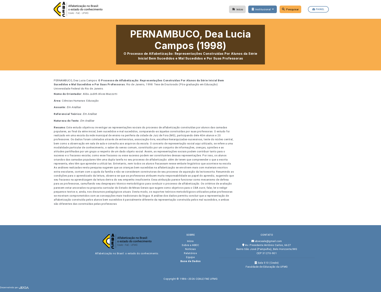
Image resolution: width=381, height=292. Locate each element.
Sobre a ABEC (190, 245)
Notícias (190, 249)
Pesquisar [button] (292, 9)
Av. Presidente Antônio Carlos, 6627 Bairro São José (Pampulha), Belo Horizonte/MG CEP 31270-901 (266, 249)
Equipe (190, 257)
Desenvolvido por (9, 287)
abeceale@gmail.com (268, 241)
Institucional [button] (263, 9)
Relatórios (190, 253)
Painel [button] (319, 9)
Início (240, 9)
